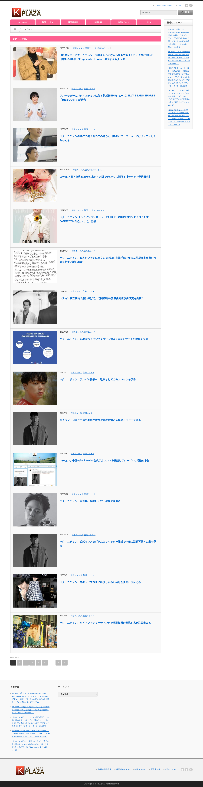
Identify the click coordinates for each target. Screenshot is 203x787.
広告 (179, 5)
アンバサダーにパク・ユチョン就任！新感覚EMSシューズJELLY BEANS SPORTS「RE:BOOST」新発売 (107, 97)
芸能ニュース (91, 48)
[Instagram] (191, 769)
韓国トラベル (123, 22)
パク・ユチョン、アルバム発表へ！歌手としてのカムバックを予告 (98, 379)
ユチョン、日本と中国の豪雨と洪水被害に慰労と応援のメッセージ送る (100, 420)
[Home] (15, 29)
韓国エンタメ (47, 22)
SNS (149, 22)
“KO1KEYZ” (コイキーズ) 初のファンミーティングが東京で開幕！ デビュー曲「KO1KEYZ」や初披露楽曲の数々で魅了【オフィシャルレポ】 (31, 733)
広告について (171, 769)
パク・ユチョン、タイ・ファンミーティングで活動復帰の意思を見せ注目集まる (105, 622)
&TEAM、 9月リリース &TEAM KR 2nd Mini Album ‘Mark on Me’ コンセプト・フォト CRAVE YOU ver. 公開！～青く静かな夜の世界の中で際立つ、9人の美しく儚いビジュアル (179, 38)
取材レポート (103, 48)
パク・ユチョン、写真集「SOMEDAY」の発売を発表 (90, 501)
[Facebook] (186, 769)
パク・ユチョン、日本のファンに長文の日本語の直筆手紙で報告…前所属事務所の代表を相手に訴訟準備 (108, 259)
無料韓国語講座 (104, 769)
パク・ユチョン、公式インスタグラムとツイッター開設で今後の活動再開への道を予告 (108, 543)
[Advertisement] (98, 10)
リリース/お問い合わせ (164, 5)
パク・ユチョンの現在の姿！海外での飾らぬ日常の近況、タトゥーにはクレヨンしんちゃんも (108, 138)
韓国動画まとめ (123, 769)
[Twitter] (182, 769)
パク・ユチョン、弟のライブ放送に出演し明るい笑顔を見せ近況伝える (100, 582)
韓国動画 (98, 22)
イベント (101, 170)
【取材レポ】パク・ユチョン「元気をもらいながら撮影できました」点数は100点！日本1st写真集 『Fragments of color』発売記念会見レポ (107, 57)
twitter (186, 5)
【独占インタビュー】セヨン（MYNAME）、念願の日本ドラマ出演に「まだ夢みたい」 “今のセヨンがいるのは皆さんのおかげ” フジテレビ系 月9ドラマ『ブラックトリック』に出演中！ (179, 77)
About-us (22, 22)
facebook (191, 5)
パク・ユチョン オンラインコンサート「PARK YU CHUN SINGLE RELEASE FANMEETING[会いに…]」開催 (104, 219)
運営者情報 (155, 769)
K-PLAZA (99, 784)
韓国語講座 (73, 22)
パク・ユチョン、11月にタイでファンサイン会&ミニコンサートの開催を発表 (104, 339)
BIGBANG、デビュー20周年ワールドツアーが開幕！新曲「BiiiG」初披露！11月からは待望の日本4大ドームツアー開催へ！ (179, 57)
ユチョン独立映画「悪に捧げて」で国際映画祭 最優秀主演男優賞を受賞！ (102, 298)
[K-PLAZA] (27, 16)
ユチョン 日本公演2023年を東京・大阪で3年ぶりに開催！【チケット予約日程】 (105, 176)
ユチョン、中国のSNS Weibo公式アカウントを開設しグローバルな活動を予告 (104, 460)
